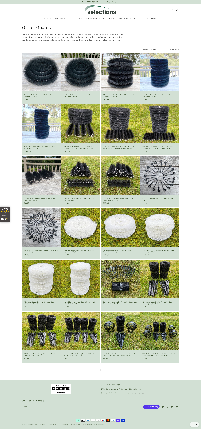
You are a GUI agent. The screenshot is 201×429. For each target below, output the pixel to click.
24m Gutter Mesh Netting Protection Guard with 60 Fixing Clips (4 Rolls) (79, 354)
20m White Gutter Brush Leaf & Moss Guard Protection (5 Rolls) (158, 251)
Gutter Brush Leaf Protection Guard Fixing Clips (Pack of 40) (41, 251)
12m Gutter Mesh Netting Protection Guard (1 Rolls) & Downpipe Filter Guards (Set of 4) (158, 354)
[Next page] (106, 370)
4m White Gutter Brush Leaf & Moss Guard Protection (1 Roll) (79, 251)
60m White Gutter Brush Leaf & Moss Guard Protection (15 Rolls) (79, 303)
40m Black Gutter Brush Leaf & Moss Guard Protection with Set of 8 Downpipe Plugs (118, 147)
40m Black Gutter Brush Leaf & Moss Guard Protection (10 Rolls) (157, 95)
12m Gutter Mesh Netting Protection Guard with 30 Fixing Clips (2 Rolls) (159, 303)
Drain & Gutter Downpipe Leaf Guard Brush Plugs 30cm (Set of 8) (79, 199)
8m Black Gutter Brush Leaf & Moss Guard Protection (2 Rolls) (78, 95)
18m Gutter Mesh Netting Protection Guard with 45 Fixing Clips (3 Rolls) (41, 354)
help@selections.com (137, 393)
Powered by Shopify (40, 424)
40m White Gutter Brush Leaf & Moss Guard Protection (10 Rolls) (39, 303)
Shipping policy (87, 424)
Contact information (100, 424)
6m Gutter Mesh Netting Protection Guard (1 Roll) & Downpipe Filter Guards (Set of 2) (119, 354)
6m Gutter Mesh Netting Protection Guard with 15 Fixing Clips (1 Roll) (120, 303)
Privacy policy (63, 424)
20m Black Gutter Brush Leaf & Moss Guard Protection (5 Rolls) (118, 95)
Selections (31, 424)
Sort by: (146, 49)
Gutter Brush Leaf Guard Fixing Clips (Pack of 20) (158, 199)
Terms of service (75, 424)
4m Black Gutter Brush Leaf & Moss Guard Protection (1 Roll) (39, 95)
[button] (24, 9)
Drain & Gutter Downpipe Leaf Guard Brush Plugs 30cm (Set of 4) (39, 199)
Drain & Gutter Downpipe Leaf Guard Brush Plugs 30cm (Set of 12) (118, 199)
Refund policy (53, 424)
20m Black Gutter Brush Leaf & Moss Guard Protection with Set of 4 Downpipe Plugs (79, 147)
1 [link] (94, 370)
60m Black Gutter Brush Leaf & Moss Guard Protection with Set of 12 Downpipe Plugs (157, 147)
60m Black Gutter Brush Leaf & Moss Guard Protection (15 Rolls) (39, 147)
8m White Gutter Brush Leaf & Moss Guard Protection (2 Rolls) (118, 251)
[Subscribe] (57, 406)
